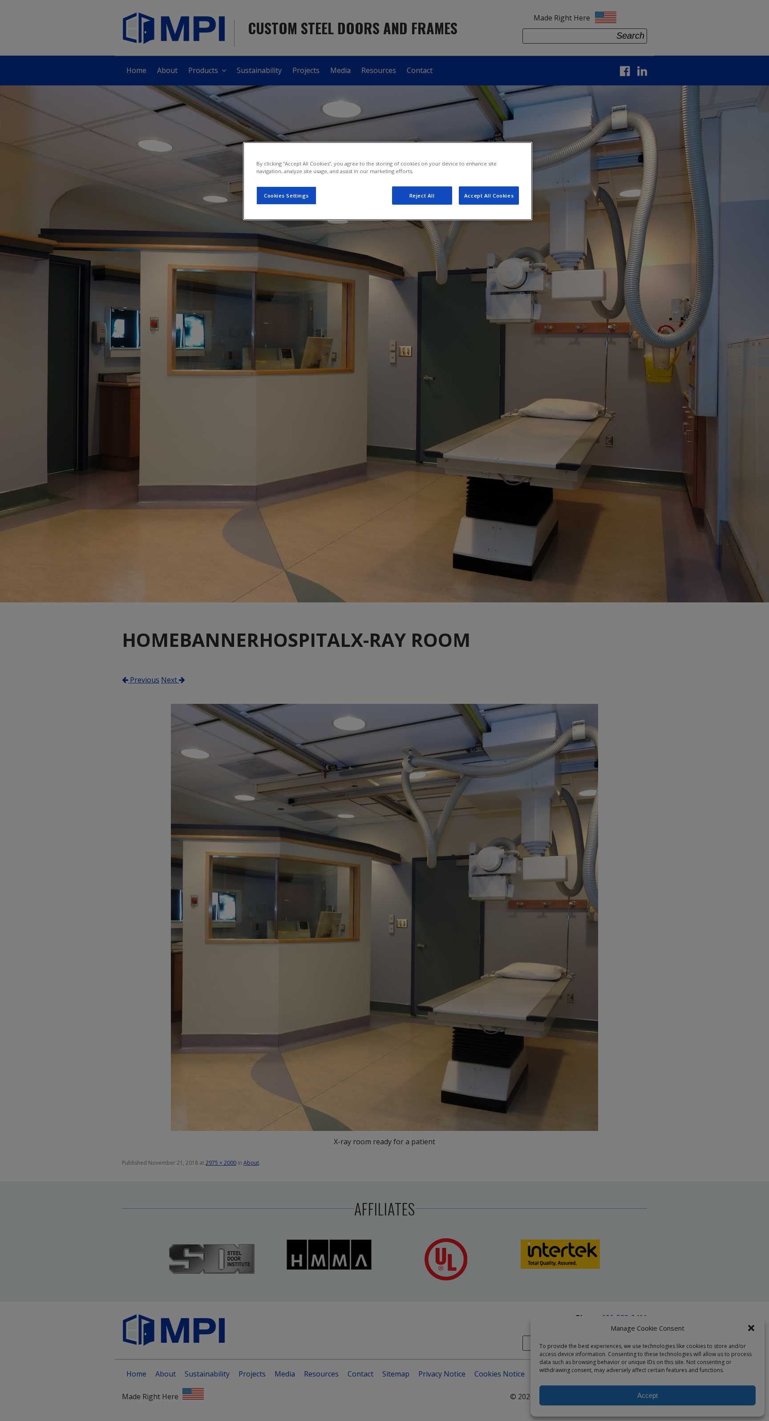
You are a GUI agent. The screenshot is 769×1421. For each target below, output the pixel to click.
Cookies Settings (286, 195)
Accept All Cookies (489, 195)
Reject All (422, 195)
